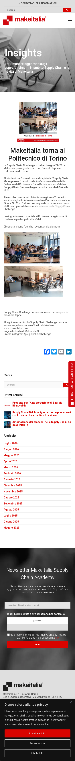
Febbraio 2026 (12, 473)
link (57, 637)
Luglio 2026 (10, 443)
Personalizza (37, 743)
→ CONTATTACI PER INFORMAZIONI (37, 3)
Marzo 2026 (11, 467)
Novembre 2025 (13, 491)
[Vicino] (71, 702)
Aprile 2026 (10, 461)
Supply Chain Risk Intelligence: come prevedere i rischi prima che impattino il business (41, 414)
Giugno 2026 (11, 449)
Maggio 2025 (11, 527)
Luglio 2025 (10, 515)
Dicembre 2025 (13, 485)
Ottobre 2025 (11, 497)
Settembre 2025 (13, 503)
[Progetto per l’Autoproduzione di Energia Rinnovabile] (7, 405)
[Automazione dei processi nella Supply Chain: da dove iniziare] (7, 424)
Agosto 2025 (11, 509)
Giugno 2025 (11, 521)
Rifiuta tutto (37, 753)
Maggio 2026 (11, 455)
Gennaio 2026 (12, 479)
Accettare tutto (37, 733)
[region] (37, 730)
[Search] (67, 10)
